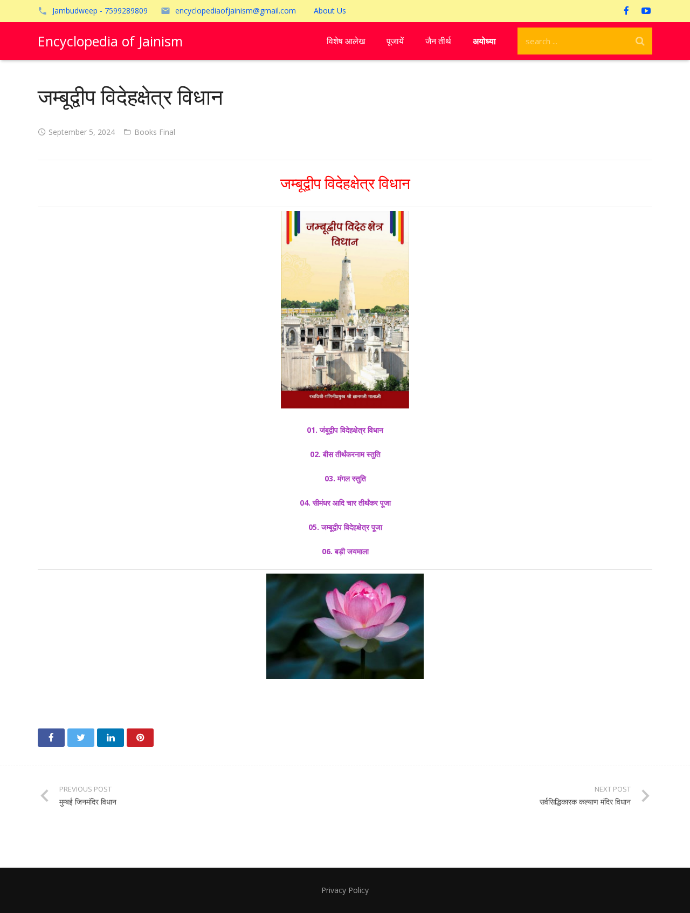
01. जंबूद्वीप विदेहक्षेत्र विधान (345, 430)
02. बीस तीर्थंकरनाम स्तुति (345, 454)
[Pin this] (140, 737)
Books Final (154, 132)
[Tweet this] (80, 737)
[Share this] (51, 737)
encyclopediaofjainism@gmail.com (235, 10)
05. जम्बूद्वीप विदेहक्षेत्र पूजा (345, 527)
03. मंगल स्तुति (345, 478)
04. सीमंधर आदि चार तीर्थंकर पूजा (345, 503)
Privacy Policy (345, 890)
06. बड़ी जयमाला (345, 551)
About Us (330, 10)
